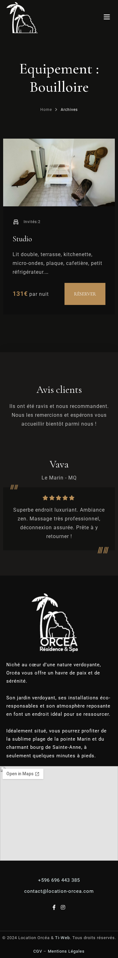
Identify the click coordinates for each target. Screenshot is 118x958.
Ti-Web (62, 937)
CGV (37, 951)
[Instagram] (63, 907)
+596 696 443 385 (59, 880)
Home (46, 109)
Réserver (85, 294)
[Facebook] (55, 907)
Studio (22, 239)
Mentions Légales (66, 951)
